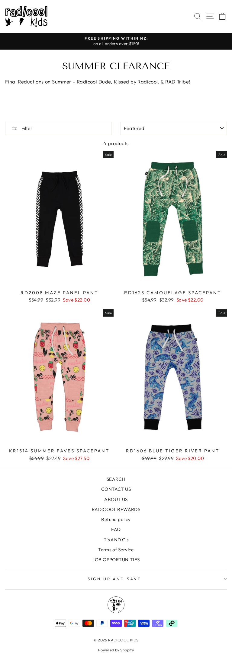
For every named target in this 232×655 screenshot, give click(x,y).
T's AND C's (116, 540)
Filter (27, 128)
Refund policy (115, 519)
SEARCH (116, 479)
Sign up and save (115, 578)
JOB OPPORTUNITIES (116, 559)
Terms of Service (116, 549)
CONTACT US (116, 489)
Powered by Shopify (116, 649)
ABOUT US (115, 499)
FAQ (116, 529)
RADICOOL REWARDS (116, 509)
